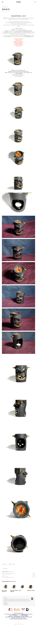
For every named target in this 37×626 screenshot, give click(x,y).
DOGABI (18, 2)
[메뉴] (3, 2)
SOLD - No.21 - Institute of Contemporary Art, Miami (9, 573)
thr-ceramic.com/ (17, 616)
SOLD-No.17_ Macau (4, 576)
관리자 (21, 624)
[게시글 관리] (6, 564)
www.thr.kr (11, 616)
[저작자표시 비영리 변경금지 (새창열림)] (13, 564)
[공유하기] (5, 564)
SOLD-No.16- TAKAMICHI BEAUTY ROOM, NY (7, 577)
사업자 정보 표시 (5, 568)
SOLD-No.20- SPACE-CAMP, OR (6, 574)
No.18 (3, 575)
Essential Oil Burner (5, 571)
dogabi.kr (26, 616)
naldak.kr (22, 616)
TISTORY (19, 624)
